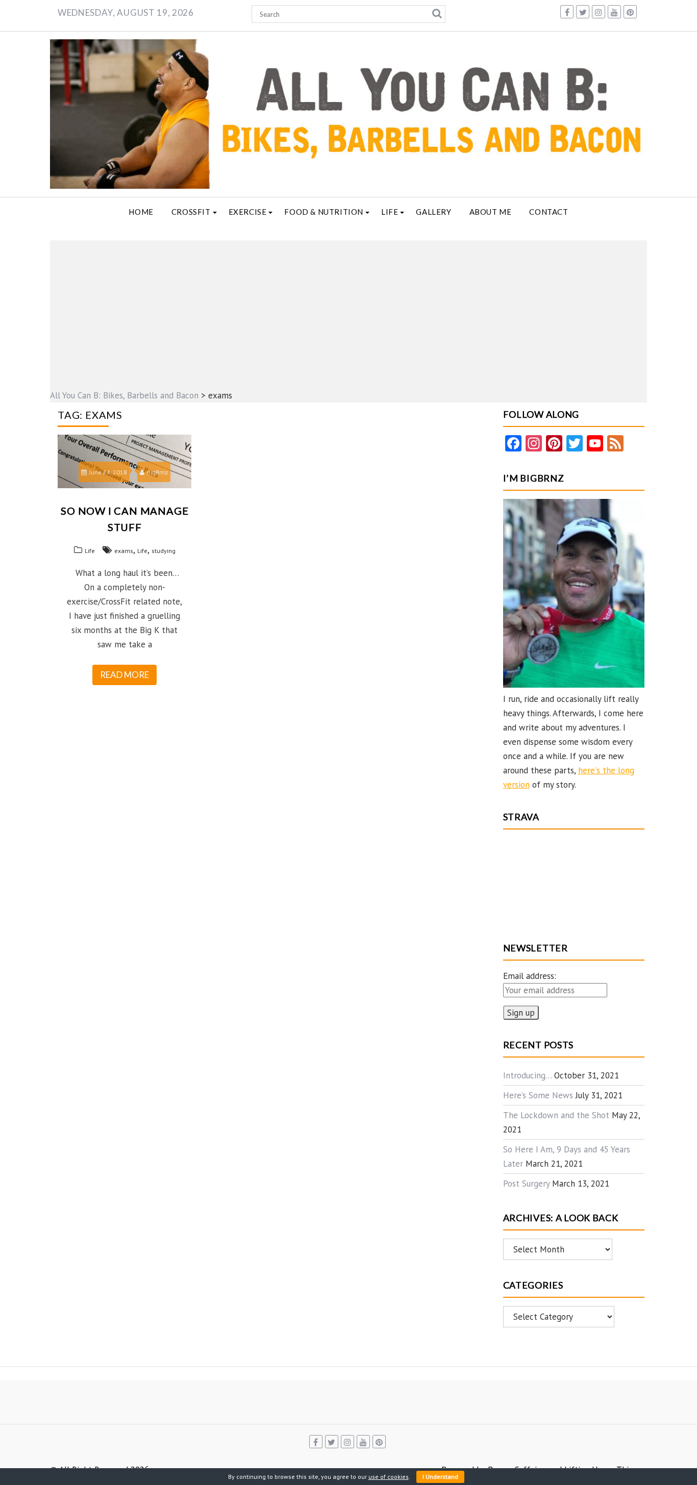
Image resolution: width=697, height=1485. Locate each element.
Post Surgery (526, 1183)
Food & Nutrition (323, 211)
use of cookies (388, 1476)
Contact (548, 211)
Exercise (248, 211)
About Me (490, 211)
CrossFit (191, 211)
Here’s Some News (538, 1095)
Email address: (529, 975)
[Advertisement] (348, 311)
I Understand (440, 1476)
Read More (124, 674)
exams (123, 551)
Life (389, 211)
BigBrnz (157, 472)
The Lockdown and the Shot (556, 1115)
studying (164, 551)
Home (141, 211)
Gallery (433, 211)
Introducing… (527, 1075)
